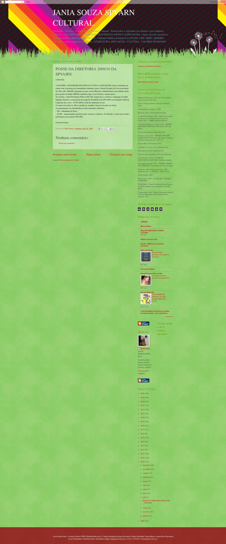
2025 (143, 397)
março (145, 508)
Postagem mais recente (65, 154)
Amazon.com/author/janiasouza (149, 66)
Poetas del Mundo (147, 269)
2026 (143, 393)
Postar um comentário (67, 143)
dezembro (147, 465)
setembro (146, 477)
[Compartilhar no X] (108, 129)
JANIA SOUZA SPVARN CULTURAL (94, 17)
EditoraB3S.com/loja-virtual (148, 82)
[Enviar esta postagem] (98, 128)
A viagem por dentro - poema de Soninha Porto (160, 276)
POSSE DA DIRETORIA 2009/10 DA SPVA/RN (156, 501)
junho (145, 489)
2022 (143, 409)
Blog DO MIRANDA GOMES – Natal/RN (153, 231)
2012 (143, 449)
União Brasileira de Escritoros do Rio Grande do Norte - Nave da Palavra (155, 312)
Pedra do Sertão (147, 250)
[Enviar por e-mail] (103, 129)
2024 (143, 401)
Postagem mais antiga (121, 154)
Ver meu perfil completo (143, 372)
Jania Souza (145, 348)
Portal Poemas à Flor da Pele (152, 273)
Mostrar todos (169, 316)
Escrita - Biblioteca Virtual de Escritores (152, 244)
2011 (143, 453)
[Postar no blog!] (105, 129)
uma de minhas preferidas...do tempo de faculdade (160, 254)
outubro (146, 473)
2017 (143, 429)
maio (145, 493)
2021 (143, 413)
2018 (143, 425)
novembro (147, 469)
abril (145, 497)
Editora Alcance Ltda (149, 239)
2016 (143, 433)
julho (145, 485)
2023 (143, 405)
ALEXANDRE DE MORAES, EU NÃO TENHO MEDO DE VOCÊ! (159, 297)
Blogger (154, 539)
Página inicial (93, 154)
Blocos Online (146, 226)
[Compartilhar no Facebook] (110, 129)
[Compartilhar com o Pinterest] (113, 129)
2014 (143, 441)
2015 (143, 437)
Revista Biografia (147, 292)
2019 (143, 421)
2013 (143, 445)
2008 (143, 521)
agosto (145, 481)
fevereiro (146, 511)
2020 (143, 417)
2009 (143, 461)
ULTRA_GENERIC (133, 539)
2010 (143, 457)
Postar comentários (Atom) (69, 160)
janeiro (145, 516)
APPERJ (144, 221)
